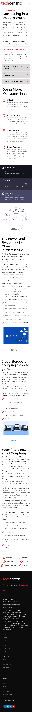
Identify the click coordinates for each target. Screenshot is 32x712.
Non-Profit (5, 662)
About (5, 678)
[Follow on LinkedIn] (10, 706)
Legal (4, 659)
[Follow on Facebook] (4, 706)
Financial (5, 670)
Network (5, 643)
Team (4, 681)
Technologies (6, 686)
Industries (6, 656)
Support (5, 637)
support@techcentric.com (11, 604)
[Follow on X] (7, 706)
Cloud (4, 645)
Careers (5, 683)
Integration (6, 651)
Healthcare (6, 667)
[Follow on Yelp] (13, 706)
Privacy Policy (6, 691)
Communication (7, 648)
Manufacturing (7, 664)
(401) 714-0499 (7, 608)
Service (5, 672)
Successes (5, 689)
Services (5, 635)
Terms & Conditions (8, 694)
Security (5, 640)
